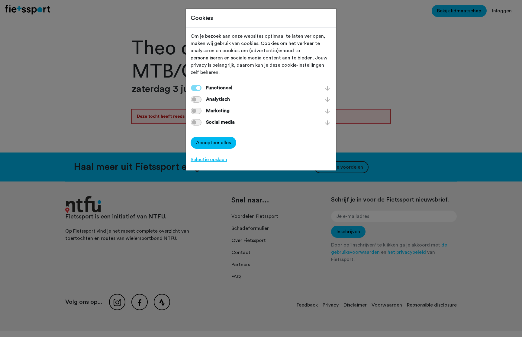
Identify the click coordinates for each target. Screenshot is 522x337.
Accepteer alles (213, 142)
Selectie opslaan (209, 159)
